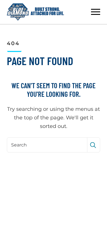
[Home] (35, 12)
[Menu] (95, 12)
